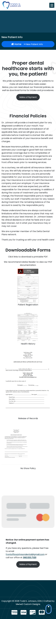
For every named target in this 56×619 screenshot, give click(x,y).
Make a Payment (28, 97)
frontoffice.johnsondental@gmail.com (25, 554)
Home (17, 44)
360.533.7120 (29, 557)
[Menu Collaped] (51, 5)
